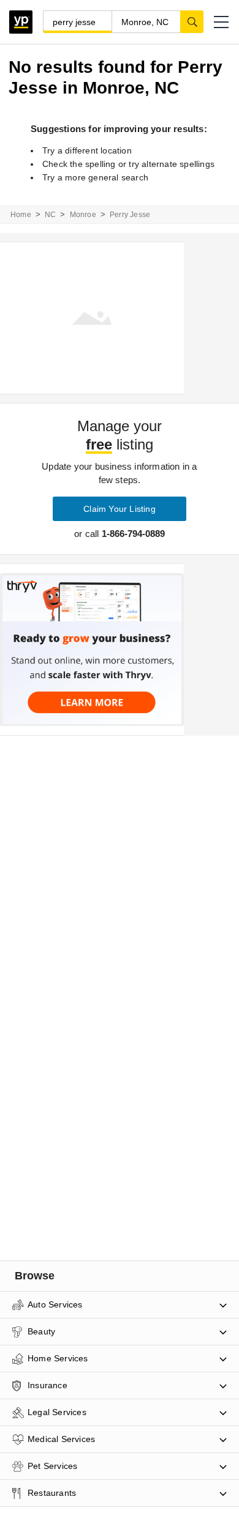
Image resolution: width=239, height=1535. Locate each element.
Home (20, 214)
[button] (221, 22)
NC (50, 214)
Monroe (83, 214)
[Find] (191, 21)
